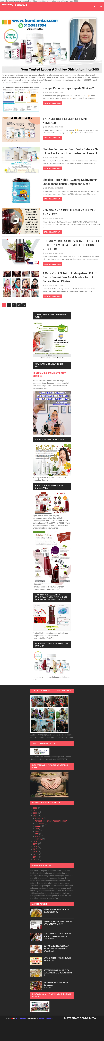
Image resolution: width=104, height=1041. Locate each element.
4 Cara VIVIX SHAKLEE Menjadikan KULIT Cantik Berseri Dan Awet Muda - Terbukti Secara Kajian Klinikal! (70, 277)
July (37, 829)
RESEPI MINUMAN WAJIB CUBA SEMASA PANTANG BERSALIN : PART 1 (58, 972)
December (39, 818)
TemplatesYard (20, 1018)
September (40, 824)
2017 (35, 849)
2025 (35, 808)
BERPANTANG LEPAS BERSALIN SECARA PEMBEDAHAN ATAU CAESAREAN (56, 948)
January (38, 839)
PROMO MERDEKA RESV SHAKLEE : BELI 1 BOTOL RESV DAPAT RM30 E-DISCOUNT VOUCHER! (71, 245)
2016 (35, 852)
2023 (35, 811)
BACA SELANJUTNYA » (52, 103)
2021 (35, 816)
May (37, 834)
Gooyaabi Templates (45, 1018)
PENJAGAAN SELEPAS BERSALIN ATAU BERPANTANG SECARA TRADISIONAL (57, 936)
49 (19, 305)
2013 (35, 860)
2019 (35, 844)
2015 (35, 854)
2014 (35, 857)
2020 (35, 842)
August (38, 826)
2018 (35, 847)
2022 (35, 813)
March (38, 836)
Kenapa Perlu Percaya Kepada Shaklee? (68, 88)
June (37, 831)
